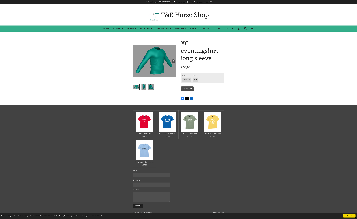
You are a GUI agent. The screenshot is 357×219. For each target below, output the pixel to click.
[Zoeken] (245, 28)
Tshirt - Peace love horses (144, 162)
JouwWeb (221, 212)
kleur (184, 75)
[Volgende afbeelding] (173, 61)
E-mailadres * (137, 180)
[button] (136, 87)
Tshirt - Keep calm (190, 134)
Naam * (135, 170)
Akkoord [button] (349, 216)
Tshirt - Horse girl (144, 134)
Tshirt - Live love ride (213, 134)
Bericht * (136, 190)
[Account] (239, 29)
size (194, 75)
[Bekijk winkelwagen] (252, 29)
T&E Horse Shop (185, 15)
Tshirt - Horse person (167, 134)
